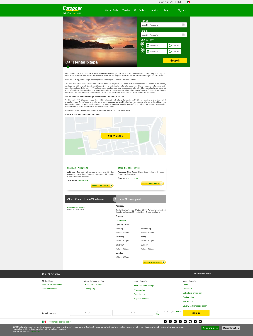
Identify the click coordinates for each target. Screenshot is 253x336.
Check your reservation (52, 284)
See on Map (114, 135)
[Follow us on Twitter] (180, 321)
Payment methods (141, 298)
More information (231, 327)
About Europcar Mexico (94, 284)
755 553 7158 (83, 180)
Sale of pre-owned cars (192, 292)
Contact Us (187, 288)
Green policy (90, 288)
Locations (155, 10)
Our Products (140, 10)
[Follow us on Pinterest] (190, 321)
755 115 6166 (133, 178)
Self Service (188, 301)
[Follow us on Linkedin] (185, 321)
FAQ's (185, 284)
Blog (166, 10)
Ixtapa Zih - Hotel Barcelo (76, 210)
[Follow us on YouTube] (200, 321)
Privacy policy (139, 290)
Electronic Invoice (49, 288)
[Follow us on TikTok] (195, 321)
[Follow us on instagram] (175, 321)
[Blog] (165, 321)
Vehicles (126, 10)
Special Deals (111, 10)
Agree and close (210, 327)
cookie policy (35, 331)
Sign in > (182, 10)
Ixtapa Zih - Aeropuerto (75, 207)
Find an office (188, 297)
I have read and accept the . (168, 313)
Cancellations (139, 294)
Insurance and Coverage (144, 285)
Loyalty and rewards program (195, 305)
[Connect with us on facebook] (170, 321)
